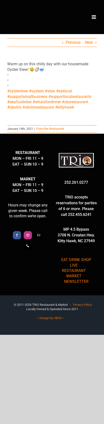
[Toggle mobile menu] (94, 17)
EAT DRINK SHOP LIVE (76, 262)
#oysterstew (17, 91)
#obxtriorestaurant (38, 107)
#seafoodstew (19, 102)
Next (89, 42)
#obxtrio (14, 107)
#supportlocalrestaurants (69, 96)
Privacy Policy (82, 305)
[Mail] (39, 235)
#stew (50, 91)
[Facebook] (17, 235)
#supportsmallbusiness (27, 96)
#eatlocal (64, 91)
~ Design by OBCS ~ (51, 318)
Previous (73, 42)
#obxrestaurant (75, 102)
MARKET (74, 276)
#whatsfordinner (47, 102)
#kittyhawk (64, 107)
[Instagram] (28, 235)
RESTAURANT (74, 270)
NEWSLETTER (76, 281)
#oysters (36, 91)
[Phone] (28, 246)
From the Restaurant (50, 129)
